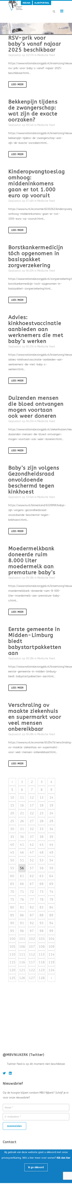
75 (12, 899)
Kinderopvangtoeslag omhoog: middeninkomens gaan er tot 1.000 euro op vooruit (36, 183)
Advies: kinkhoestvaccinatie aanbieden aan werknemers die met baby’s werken (35, 329)
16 (22, 805)
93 (42, 923)
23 (42, 813)
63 (42, 876)
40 (12, 845)
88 (42, 915)
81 (22, 907)
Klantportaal (42, 3)
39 (51, 837)
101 (22, 939)
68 (42, 884)
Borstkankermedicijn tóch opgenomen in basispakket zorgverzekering (35, 256)
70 (12, 892)
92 (32, 923)
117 (32, 962)
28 (42, 821)
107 (32, 947)
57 (32, 868)
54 (51, 860)
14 (51, 797)
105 (12, 947)
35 (12, 837)
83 (42, 907)
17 (32, 805)
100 (12, 939)
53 (42, 860)
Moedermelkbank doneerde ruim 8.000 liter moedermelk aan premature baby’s (31, 560)
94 (51, 923)
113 (42, 954)
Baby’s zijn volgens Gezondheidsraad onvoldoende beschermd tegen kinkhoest (33, 480)
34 (51, 829)
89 (51, 915)
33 (42, 829)
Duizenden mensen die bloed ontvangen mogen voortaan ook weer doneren (36, 407)
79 (51, 899)
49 (51, 852)
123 (42, 970)
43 (42, 845)
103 (42, 939)
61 (22, 876)
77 (32, 899)
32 (32, 829)
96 (22, 931)
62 (32, 876)
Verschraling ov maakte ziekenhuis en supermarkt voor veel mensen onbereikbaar (34, 717)
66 (22, 884)
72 (32, 892)
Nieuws (26, 3)
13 (42, 797)
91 (22, 923)
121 (22, 970)
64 (51, 876)
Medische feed (46, 55)
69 (51, 884)
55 (12, 868)
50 (12, 860)
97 (32, 931)
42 (32, 845)
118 (42, 962)
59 (51, 868)
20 (12, 813)
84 (51, 907)
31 (22, 829)
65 (12, 884)
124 (51, 970)
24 (51, 813)
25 (12, 821)
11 (22, 797)
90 (12, 923)
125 (12, 978)
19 (51, 805)
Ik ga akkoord (36, 1167)
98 (42, 931)
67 (32, 884)
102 (32, 939)
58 (42, 868)
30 (12, 829)
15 (12, 805)
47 (32, 852)
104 (51, 939)
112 (32, 954)
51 (22, 860)
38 (42, 837)
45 (12, 852)
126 (22, 978)
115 (12, 962)
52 (32, 860)
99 (51, 931)
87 (32, 915)
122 (32, 970)
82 (32, 907)
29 (51, 821)
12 (32, 797)
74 (51, 892)
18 (42, 805)
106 (22, 947)
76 (22, 899)
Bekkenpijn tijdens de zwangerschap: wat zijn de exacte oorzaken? (33, 111)
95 (12, 931)
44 (51, 845)
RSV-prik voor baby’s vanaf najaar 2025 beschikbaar (34, 44)
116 (22, 962)
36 (22, 837)
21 (22, 813)
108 (42, 947)
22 (32, 813)
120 (12, 970)
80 (12, 907)
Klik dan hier (63, 1157)
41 (22, 845)
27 (32, 821)
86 (22, 915)
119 (51, 962)
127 (32, 978)
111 (22, 954)
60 (12, 876)
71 (22, 892)
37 (32, 837)
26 (22, 821)
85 (12, 915)
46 (22, 852)
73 (42, 892)
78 (42, 899)
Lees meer (17, 84)
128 (42, 978)
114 (51, 954)
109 (51, 947)
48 (42, 852)
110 (12, 954)
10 (12, 797)
